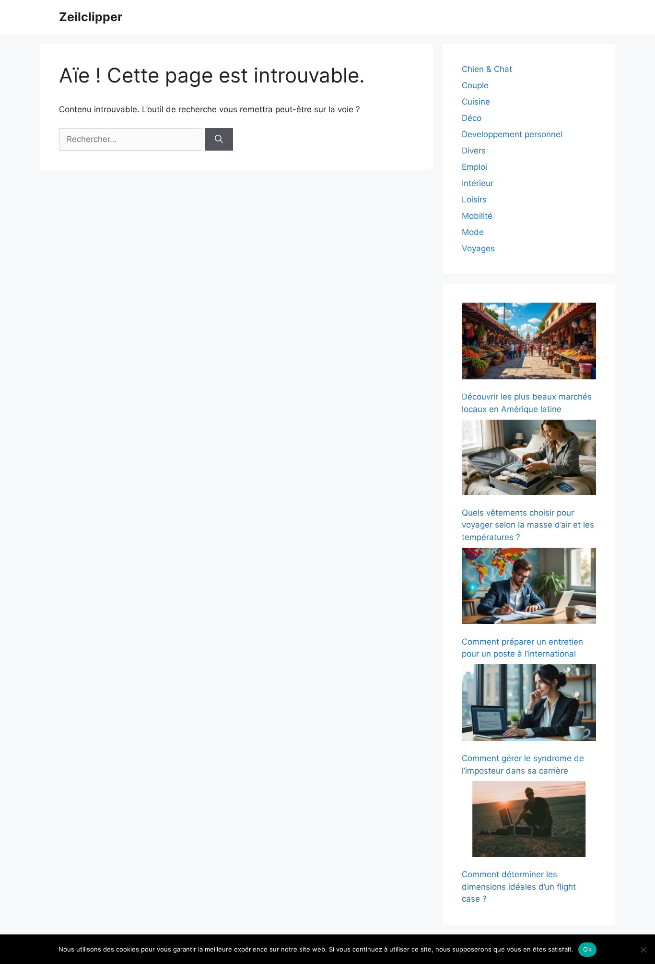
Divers (474, 150)
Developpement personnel (512, 134)
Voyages (478, 248)
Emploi (474, 167)
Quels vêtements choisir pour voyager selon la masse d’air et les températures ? (528, 525)
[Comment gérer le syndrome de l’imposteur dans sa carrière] (529, 704)
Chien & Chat (487, 69)
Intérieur (477, 183)
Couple (475, 85)
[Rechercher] (219, 139)
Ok (587, 949)
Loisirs (474, 199)
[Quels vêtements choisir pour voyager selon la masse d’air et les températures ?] (529, 459)
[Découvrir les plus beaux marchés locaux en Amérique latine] (529, 343)
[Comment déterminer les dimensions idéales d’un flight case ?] (529, 820)
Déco (471, 118)
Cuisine (476, 101)
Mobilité (477, 216)
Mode (473, 232)
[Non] (643, 949)
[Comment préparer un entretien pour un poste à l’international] (529, 588)
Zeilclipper (90, 17)
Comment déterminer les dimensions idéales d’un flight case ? (519, 887)
